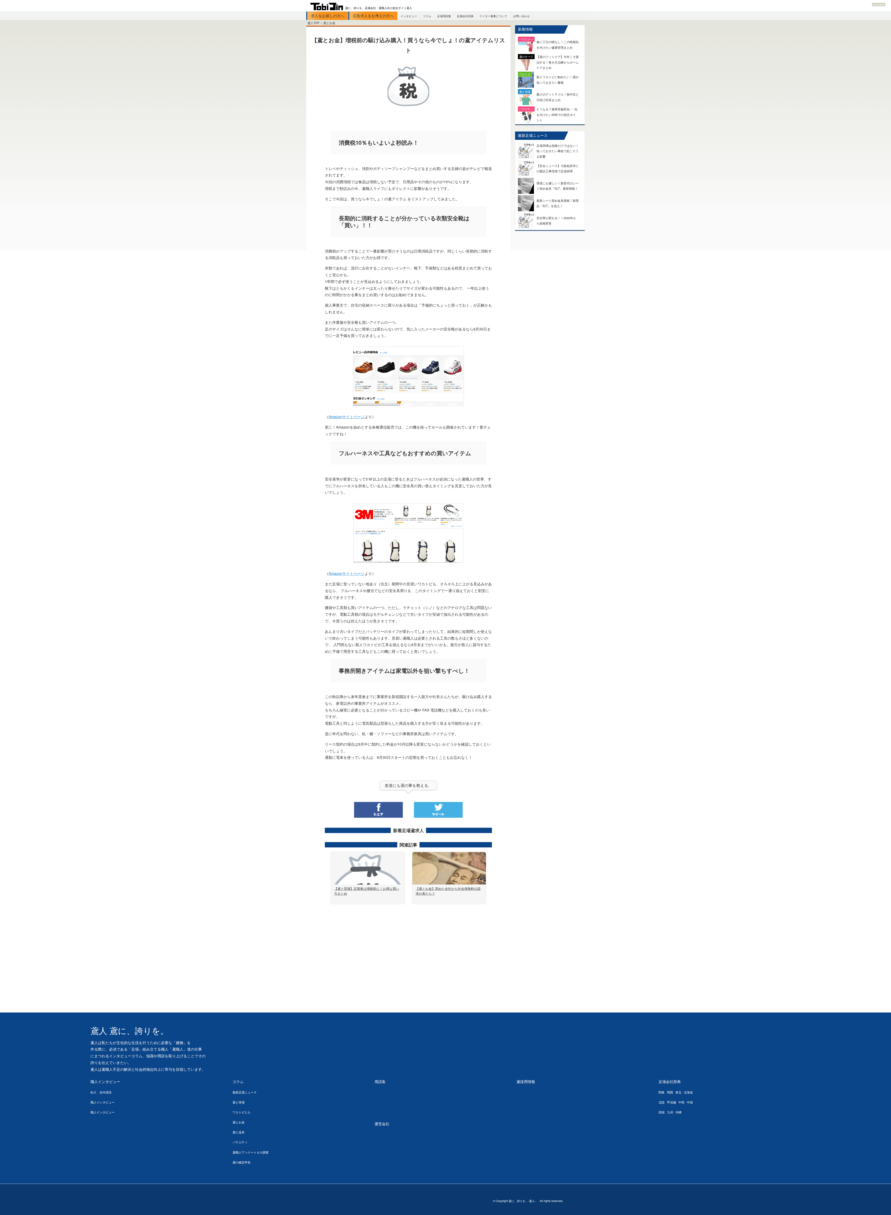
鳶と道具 (238, 1132)
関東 (662, 1092)
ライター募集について (493, 16)
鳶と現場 (238, 1102)
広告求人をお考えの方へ (373, 15)
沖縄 (678, 1112)
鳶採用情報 (526, 1081)
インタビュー (408, 16)
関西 (670, 1092)
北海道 (688, 1092)
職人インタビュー (105, 1081)
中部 (681, 1102)
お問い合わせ (521, 16)
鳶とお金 (238, 1122)
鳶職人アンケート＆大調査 (250, 1152)
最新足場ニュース (244, 1092)
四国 (662, 1112)
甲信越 (671, 1102)
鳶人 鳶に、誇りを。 (129, 1031)
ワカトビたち (241, 1112)
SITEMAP (879, 4)
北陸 (662, 1102)
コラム (427, 16)
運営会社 (381, 1123)
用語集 (380, 1081)
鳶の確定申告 (241, 1162)
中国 (690, 1102)
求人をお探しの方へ (327, 15)
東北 (678, 1092)
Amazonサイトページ (347, 416)
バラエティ (240, 1142)
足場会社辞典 (465, 16)
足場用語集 (444, 16)
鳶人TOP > (315, 23)
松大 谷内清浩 (101, 1092)
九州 (670, 1112)
